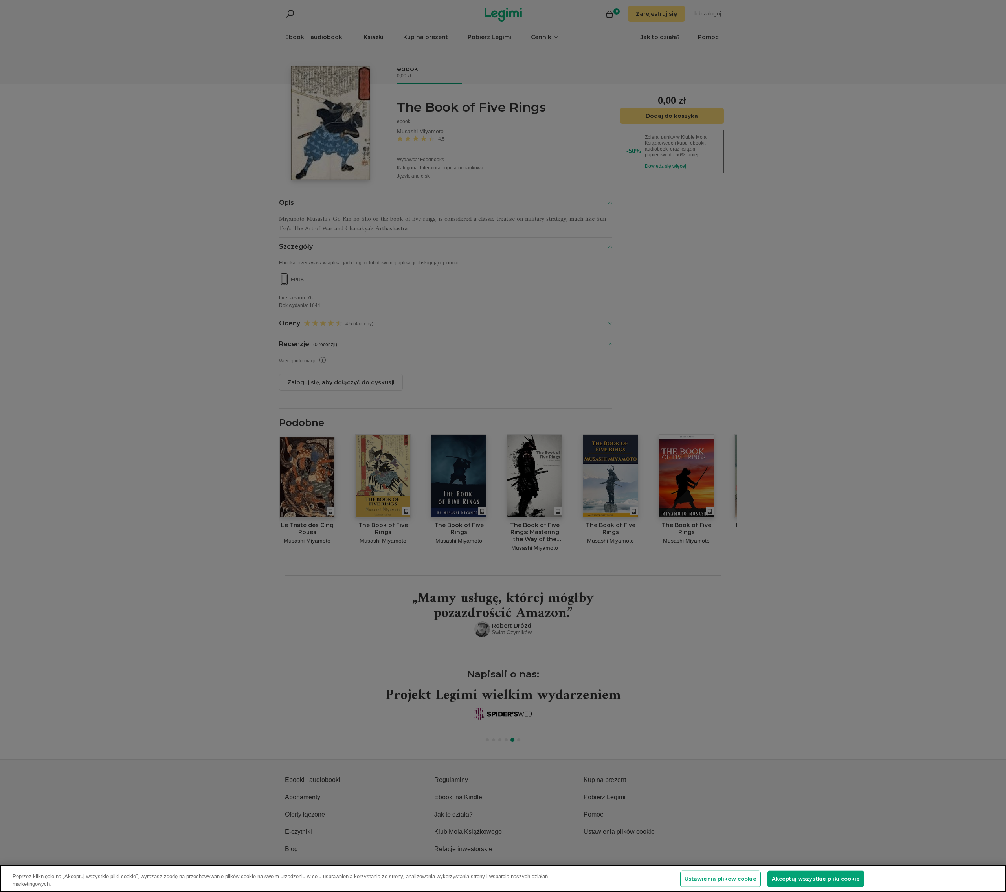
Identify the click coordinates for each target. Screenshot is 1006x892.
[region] (503, 878)
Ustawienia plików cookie (720, 878)
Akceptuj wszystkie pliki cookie (816, 878)
